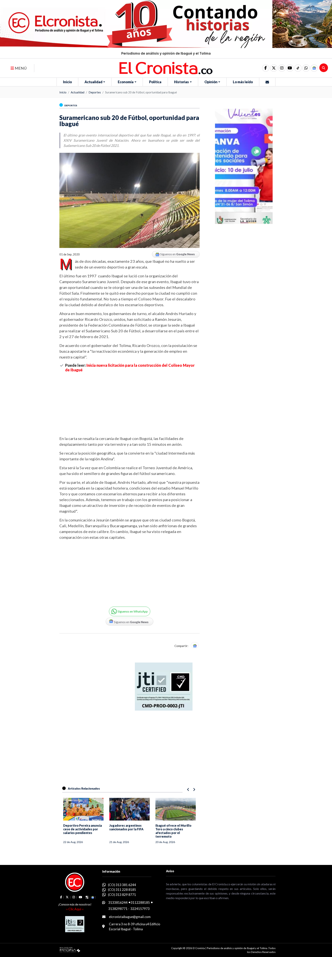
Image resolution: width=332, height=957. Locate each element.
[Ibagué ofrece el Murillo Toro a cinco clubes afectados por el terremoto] (175, 809)
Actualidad (93, 82)
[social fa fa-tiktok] (298, 68)
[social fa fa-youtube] (290, 68)
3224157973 (140, 909)
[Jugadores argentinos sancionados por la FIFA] (129, 809)
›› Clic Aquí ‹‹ (75, 909)
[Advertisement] (129, 404)
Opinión (210, 82)
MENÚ (20, 68)
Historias (181, 82)
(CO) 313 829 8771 (122, 895)
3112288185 (140, 902)
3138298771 (118, 909)
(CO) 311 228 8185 (122, 890)
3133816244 (118, 902)
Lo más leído (243, 82)
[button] (306, 68)
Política (155, 82)
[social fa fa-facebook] (265, 68)
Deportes (95, 92)
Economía (126, 82)
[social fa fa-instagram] (282, 68)
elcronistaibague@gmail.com (130, 917)
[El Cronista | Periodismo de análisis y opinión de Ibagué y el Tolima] (166, 67)
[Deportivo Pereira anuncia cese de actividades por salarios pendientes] (83, 809)
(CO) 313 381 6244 (122, 885)
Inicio (67, 82)
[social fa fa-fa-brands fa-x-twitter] (273, 68)
